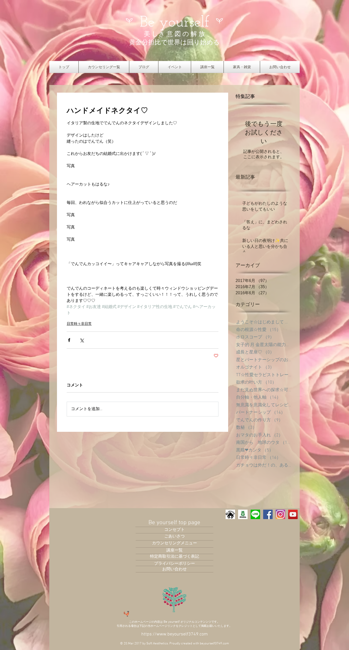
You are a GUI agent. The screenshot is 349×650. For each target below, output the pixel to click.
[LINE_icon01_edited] (255, 514)
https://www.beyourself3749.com (174, 634)
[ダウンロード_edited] (280, 514)
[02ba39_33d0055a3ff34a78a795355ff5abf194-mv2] (243, 514)
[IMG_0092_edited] (230, 514)
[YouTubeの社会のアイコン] (293, 514)
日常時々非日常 (79, 324)
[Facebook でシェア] (69, 340)
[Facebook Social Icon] (268, 514)
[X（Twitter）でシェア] (81, 340)
